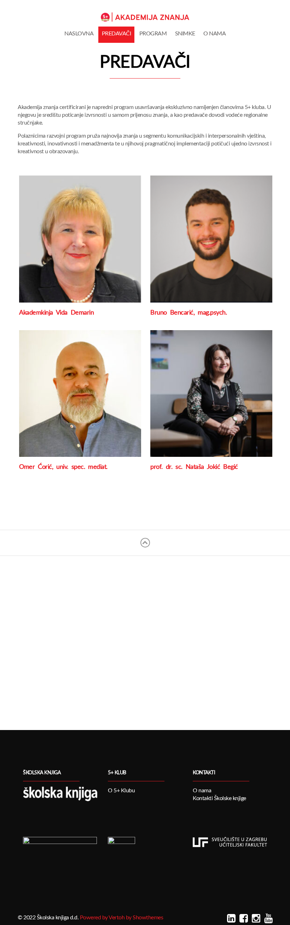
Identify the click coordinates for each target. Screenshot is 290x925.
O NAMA (214, 33)
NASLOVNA (78, 33)
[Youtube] (267, 919)
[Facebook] (243, 919)
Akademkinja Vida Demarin (56, 313)
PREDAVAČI (116, 33)
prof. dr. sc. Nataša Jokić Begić (194, 467)
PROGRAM (153, 33)
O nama (202, 790)
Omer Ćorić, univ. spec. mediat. (63, 467)
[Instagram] (255, 919)
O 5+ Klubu (121, 790)
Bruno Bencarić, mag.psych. (188, 313)
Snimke (185, 33)
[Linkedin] (230, 919)
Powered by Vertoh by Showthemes (121, 917)
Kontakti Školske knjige (219, 798)
